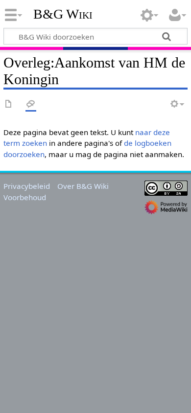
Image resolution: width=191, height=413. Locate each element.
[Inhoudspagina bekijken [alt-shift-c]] (8, 104)
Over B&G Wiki (83, 186)
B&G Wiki (63, 14)
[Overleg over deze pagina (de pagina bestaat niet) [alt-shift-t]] (30, 104)
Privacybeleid (26, 186)
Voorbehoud (24, 197)
